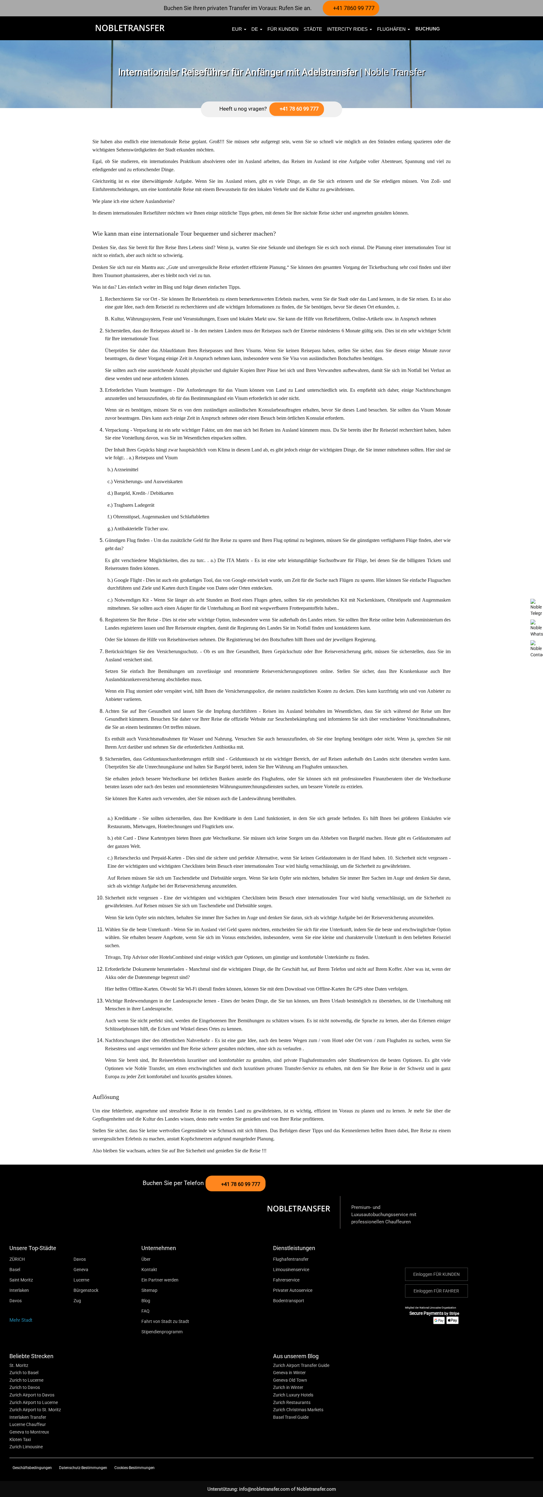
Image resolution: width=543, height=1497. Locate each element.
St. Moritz (18, 1365)
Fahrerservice (286, 1279)
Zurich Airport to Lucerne (33, 1402)
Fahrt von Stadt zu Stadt (165, 1321)
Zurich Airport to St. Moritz (35, 1409)
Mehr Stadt (21, 1320)
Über (146, 1259)
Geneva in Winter (289, 1372)
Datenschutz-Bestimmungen (83, 1468)
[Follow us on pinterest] (518, 1467)
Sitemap (149, 1290)
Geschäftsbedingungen (33, 1468)
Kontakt (149, 1269)
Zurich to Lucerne (26, 1380)
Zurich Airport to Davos (31, 1394)
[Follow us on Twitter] (486, 1467)
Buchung (427, 28)
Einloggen (436, 1274)
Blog (145, 1300)
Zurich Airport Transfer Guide (301, 1365)
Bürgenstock (86, 1290)
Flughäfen (392, 29)
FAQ (145, 1311)
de (255, 29)
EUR (237, 29)
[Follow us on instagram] (507, 1467)
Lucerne (81, 1279)
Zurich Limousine (26, 1446)
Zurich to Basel (23, 1372)
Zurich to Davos (24, 1387)
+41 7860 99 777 (353, 8)
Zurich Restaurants (291, 1402)
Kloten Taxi (20, 1439)
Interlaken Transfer (27, 1417)
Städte (313, 29)
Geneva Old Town (290, 1380)
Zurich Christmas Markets (298, 1409)
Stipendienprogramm (162, 1331)
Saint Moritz (21, 1279)
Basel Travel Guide (291, 1417)
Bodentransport (288, 1300)
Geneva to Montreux (29, 1431)
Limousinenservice (291, 1269)
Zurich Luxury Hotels (293, 1394)
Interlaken (19, 1290)
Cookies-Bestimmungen (134, 1468)
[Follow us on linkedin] (529, 1467)
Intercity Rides (348, 29)
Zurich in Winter (288, 1387)
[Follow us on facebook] (497, 1467)
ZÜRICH (17, 1259)
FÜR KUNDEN (283, 29)
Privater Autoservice (292, 1290)
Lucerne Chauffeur (27, 1424)
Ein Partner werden (159, 1279)
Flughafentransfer (291, 1259)
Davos (80, 1259)
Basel (14, 1269)
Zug (77, 1300)
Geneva (81, 1269)
